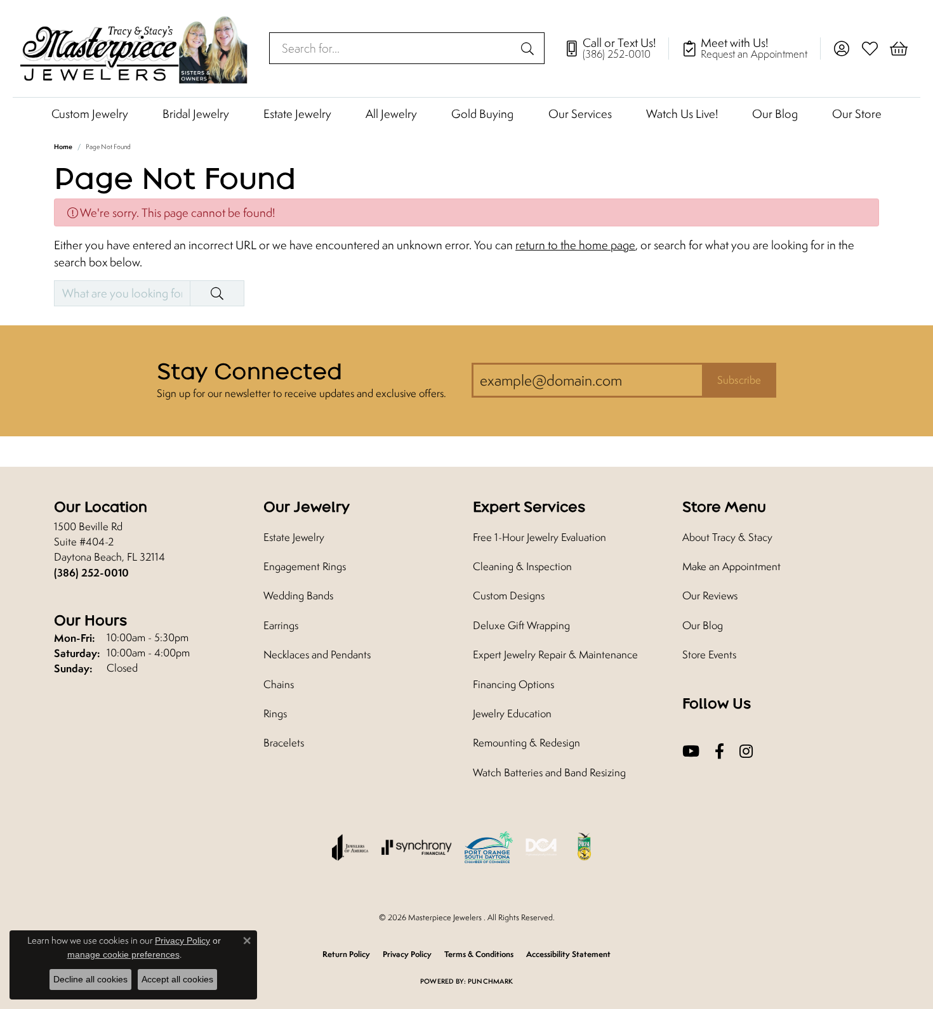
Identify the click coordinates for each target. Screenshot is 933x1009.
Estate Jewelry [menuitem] (293, 537)
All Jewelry (391, 113)
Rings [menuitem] (275, 713)
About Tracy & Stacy (727, 537)
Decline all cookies (90, 979)
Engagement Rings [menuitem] (304, 566)
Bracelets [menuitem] (283, 743)
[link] (616, 48)
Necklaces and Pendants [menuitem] (317, 654)
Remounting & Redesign (526, 743)
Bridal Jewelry (195, 113)
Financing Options (513, 684)
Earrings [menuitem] (280, 625)
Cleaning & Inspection (522, 566)
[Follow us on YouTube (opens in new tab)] (690, 751)
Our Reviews (710, 595)
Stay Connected (249, 371)
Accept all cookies (177, 979)
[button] (841, 48)
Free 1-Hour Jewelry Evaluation (539, 537)
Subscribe (739, 380)
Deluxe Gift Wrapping (521, 625)
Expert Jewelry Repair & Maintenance (555, 654)
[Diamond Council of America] (541, 847)
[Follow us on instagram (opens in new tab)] (746, 751)
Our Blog (775, 113)
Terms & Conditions (478, 954)
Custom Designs (509, 595)
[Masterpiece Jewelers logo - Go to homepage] (134, 48)
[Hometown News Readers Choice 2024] (585, 847)
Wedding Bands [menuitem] (298, 595)
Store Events (709, 654)
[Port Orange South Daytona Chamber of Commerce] (489, 847)
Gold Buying (482, 113)
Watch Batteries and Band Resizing (549, 772)
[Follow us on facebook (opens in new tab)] (719, 751)
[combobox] (392, 48)
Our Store (857, 113)
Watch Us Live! (682, 113)
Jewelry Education (512, 713)
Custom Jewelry (89, 113)
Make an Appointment (731, 566)
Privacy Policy (407, 954)
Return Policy (346, 954)
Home (63, 146)
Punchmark (490, 981)
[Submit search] (529, 48)
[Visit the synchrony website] (416, 847)
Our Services (580, 113)
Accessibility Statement (568, 954)
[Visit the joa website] (350, 847)
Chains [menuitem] (278, 684)
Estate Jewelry (297, 113)
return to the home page (575, 244)
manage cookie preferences (123, 954)
